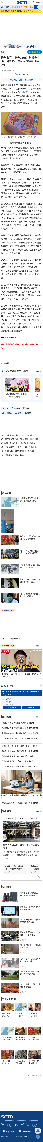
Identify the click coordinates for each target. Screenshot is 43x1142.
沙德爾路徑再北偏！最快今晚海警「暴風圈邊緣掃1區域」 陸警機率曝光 (7, 1038)
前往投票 (31, 707)
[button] (34, 2)
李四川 (8, 702)
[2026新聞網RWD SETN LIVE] (2, 2)
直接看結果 (12, 707)
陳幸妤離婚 (28, 7)
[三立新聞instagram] (16, 1125)
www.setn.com (21, 1136)
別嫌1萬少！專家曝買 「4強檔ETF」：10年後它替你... (21, 796)
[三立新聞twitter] (28, 1125)
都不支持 (9, 705)
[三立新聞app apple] (8, 1131)
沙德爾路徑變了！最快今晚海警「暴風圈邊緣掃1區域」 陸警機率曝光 (21, 1014)
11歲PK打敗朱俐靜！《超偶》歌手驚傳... (19, 443)
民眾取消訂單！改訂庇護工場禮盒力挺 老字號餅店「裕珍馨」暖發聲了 (7, 1062)
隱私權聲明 (5, 1136)
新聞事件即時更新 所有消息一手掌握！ (19, 435)
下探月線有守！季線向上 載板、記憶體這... (20, 447)
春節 (3, 85)
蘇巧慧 (8, 699)
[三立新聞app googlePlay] (25, 1131)
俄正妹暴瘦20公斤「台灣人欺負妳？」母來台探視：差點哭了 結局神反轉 (34, 1014)
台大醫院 (9, 818)
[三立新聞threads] (34, 1125)
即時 (7, 7)
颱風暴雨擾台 (16, 7)
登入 (40, 2)
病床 (21, 818)
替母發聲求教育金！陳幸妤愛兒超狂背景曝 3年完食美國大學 (21, 1038)
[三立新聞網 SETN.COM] (2, 7)
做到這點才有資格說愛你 (13, 455)
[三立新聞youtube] (3, 1125)
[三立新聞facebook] (9, 1125)
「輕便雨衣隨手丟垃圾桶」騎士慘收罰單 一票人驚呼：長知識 (21, 1062)
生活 (37, 7)
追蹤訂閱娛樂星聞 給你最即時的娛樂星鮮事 (21, 439)
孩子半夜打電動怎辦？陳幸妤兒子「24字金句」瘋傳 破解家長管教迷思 (34, 1062)
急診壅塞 (33, 818)
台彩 (36, 85)
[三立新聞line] (22, 1125)
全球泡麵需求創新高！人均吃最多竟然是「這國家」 (7, 1014)
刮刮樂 (23, 88)
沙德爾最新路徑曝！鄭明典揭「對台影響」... (20, 451)
